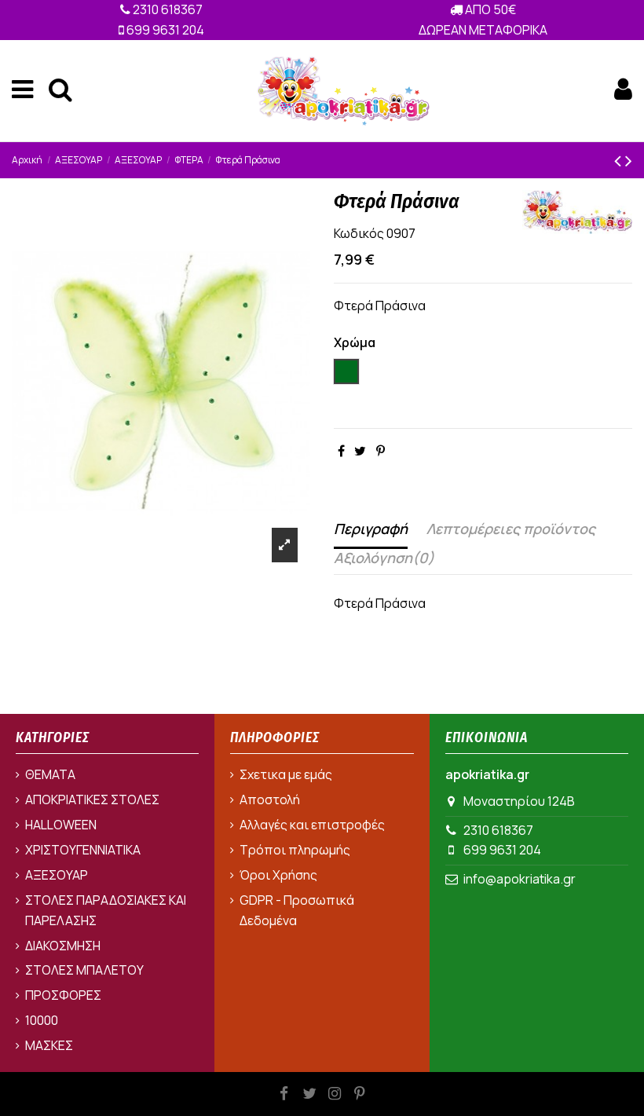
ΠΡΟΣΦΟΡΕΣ (63, 995)
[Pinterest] (380, 450)
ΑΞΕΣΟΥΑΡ (56, 875)
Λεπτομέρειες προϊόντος (510, 528)
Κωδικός (359, 233)
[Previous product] (619, 160)
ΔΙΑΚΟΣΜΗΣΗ (63, 945)
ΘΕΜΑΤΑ (50, 774)
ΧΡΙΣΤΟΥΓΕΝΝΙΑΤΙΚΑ (83, 849)
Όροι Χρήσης (278, 875)
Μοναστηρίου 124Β (519, 801)
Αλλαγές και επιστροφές (312, 824)
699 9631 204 (164, 29)
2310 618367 (166, 9)
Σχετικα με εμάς (286, 774)
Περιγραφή (371, 528)
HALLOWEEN (61, 824)
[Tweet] (360, 450)
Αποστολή (270, 799)
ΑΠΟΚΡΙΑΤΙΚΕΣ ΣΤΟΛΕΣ (92, 799)
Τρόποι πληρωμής (295, 849)
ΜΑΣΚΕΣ (49, 1045)
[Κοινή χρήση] (341, 450)
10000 (41, 1020)
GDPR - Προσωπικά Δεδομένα (297, 910)
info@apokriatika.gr (519, 878)
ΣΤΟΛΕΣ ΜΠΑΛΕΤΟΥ (84, 970)
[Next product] (628, 160)
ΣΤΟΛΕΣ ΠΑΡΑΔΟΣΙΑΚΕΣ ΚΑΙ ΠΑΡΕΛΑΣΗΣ (105, 910)
